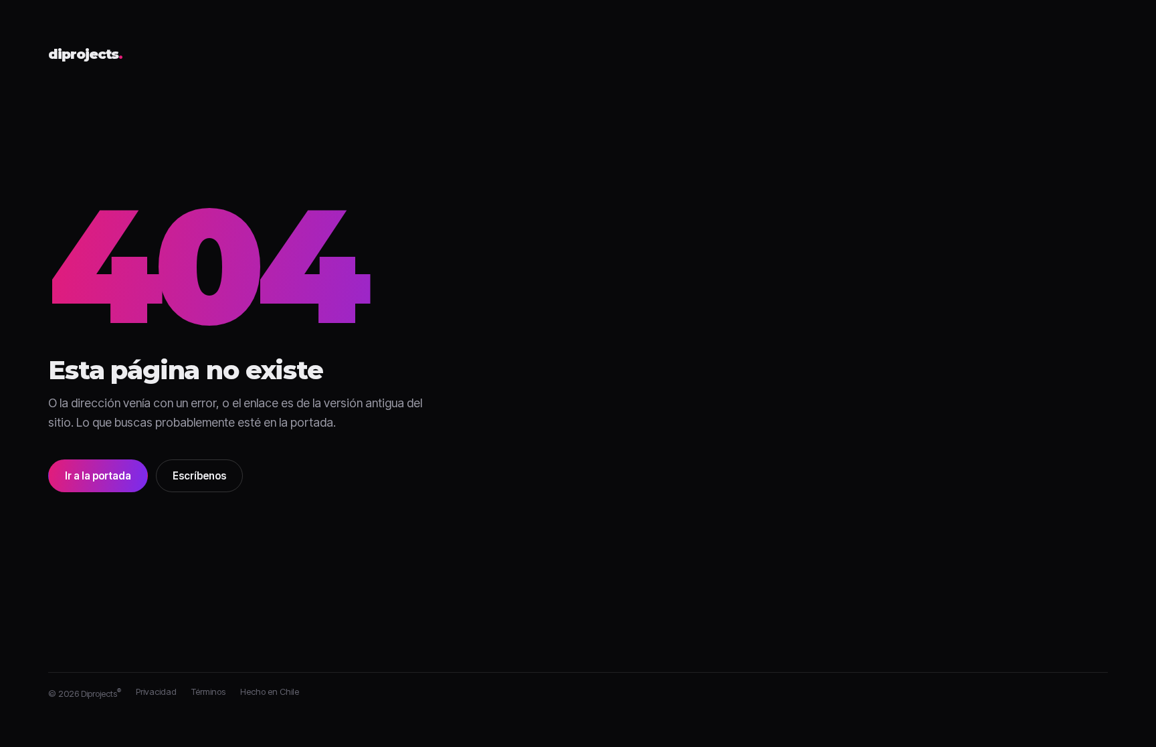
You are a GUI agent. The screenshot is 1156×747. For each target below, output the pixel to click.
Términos (208, 691)
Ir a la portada (98, 475)
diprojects (85, 55)
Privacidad (156, 691)
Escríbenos (199, 475)
